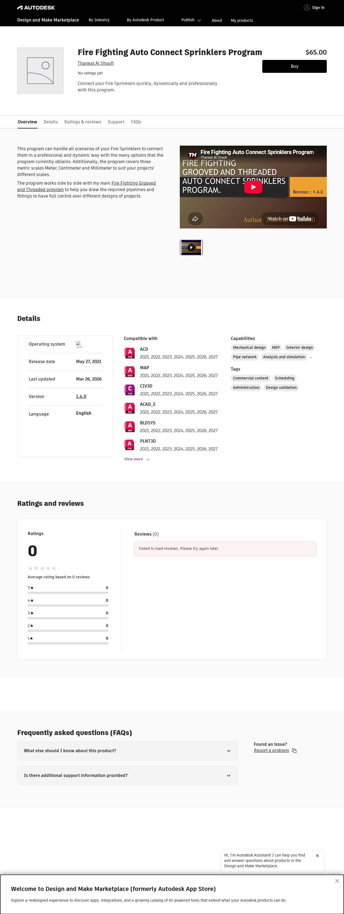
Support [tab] (116, 122)
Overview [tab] (27, 122)
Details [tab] (51, 122)
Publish (187, 20)
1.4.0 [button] (81, 396)
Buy (295, 66)
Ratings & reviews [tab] (82, 122)
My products (242, 20)
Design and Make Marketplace (48, 20)
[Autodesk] (36, 7)
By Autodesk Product (145, 20)
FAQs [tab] (136, 122)
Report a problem (271, 751)
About (217, 20)
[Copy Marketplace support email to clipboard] (294, 750)
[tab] (191, 251)
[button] (127, 750)
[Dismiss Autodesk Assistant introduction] (317, 855)
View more (133, 459)
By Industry (99, 20)
